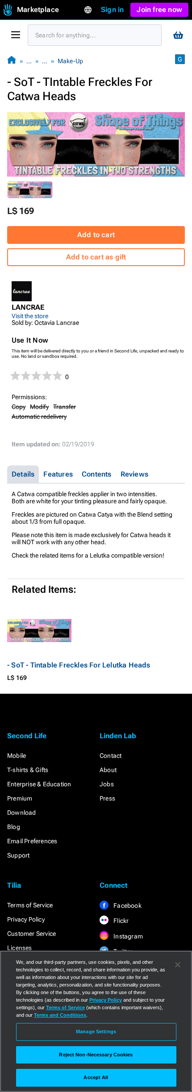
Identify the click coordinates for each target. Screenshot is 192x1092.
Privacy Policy (26, 919)
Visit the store (30, 316)
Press (107, 798)
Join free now (159, 9)
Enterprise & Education (39, 784)
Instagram (127, 936)
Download (21, 812)
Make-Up (70, 61)
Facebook (127, 905)
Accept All (95, 1077)
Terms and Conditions (60, 1015)
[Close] (178, 965)
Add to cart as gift (96, 257)
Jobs (107, 784)
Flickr (120, 920)
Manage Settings (96, 1031)
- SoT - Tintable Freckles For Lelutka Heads (78, 665)
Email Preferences (32, 841)
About (108, 769)
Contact (110, 755)
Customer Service (31, 933)
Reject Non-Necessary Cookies (96, 1054)
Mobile (16, 755)
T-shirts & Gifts (27, 769)
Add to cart (96, 235)
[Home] (11, 61)
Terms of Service (30, 905)
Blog (13, 826)
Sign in (112, 9)
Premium (19, 798)
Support (18, 855)
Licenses (19, 947)
